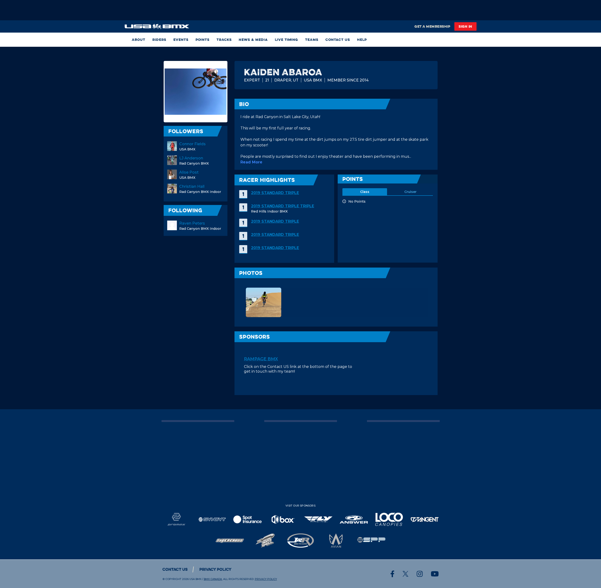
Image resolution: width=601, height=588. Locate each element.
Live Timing (286, 39)
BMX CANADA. (213, 579)
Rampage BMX (261, 359)
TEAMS (311, 39)
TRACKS (224, 39)
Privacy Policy (215, 569)
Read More (251, 162)
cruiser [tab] (410, 192)
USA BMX (195, 579)
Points (202, 39)
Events (180, 39)
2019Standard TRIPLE (275, 193)
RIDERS (159, 39)
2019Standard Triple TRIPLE (282, 206)
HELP (362, 39)
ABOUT (138, 39)
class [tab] (364, 192)
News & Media (253, 39)
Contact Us (337, 39)
